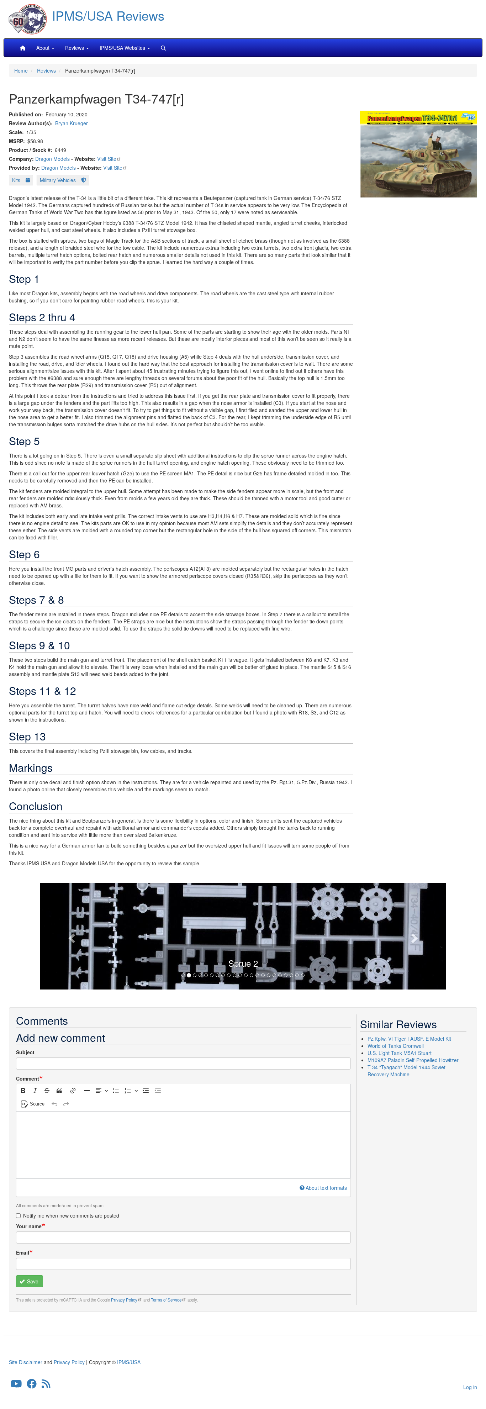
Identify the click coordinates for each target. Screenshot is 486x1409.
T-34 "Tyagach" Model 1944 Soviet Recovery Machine (406, 1071)
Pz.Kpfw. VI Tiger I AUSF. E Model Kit (409, 1038)
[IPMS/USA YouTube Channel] (16, 1385)
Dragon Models (52, 158)
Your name (29, 1226)
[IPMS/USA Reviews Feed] (46, 1385)
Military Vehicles (58, 180)
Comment (27, 1078)
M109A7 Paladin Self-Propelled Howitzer (413, 1060)
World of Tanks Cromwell (396, 1045)
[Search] (163, 48)
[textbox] (183, 1145)
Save (32, 1281)
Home (21, 70)
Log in (470, 1386)
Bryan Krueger (71, 123)
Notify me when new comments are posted (71, 1215)
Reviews (46, 70)
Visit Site (106, 158)
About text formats (326, 1187)
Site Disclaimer (25, 1362)
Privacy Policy (124, 1300)
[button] (243, 935)
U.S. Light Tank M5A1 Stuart (400, 1052)
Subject (25, 1052)
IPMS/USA (129, 1362)
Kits (16, 180)
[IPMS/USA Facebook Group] (32, 1385)
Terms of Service (166, 1300)
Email (22, 1252)
